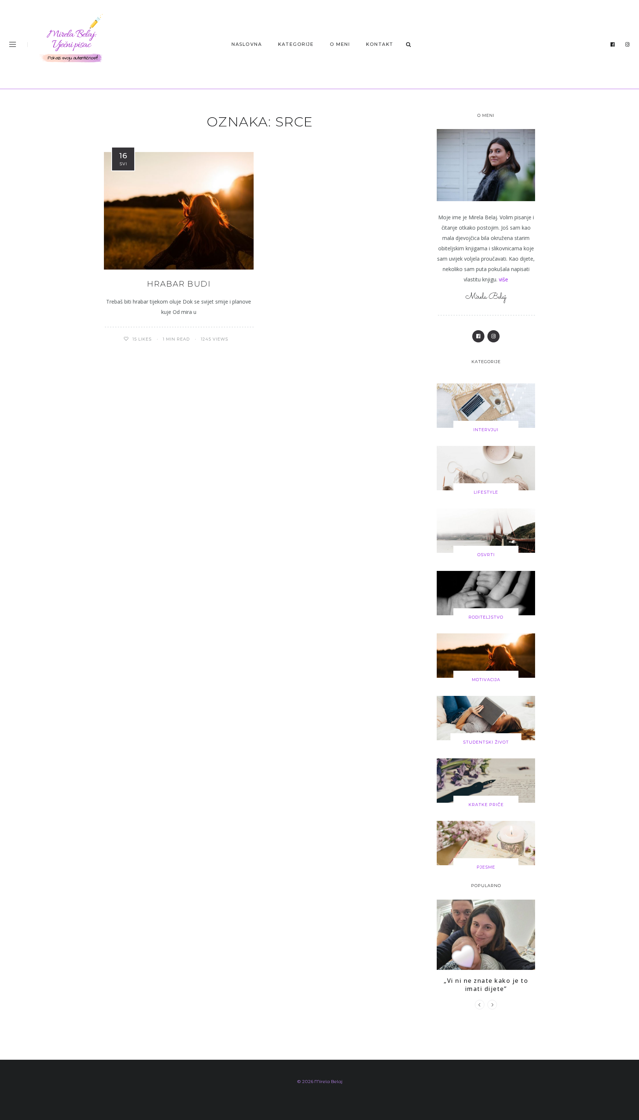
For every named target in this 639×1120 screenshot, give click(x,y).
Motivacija (486, 679)
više (503, 279)
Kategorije (296, 44)
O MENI (340, 44)
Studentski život (486, 742)
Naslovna (246, 44)
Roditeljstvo (486, 617)
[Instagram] (627, 44)
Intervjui (485, 429)
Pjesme (486, 867)
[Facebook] (613, 44)
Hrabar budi (179, 283)
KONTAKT (379, 44)
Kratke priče (486, 804)
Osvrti (486, 554)
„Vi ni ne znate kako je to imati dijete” (486, 985)
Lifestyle (486, 492)
